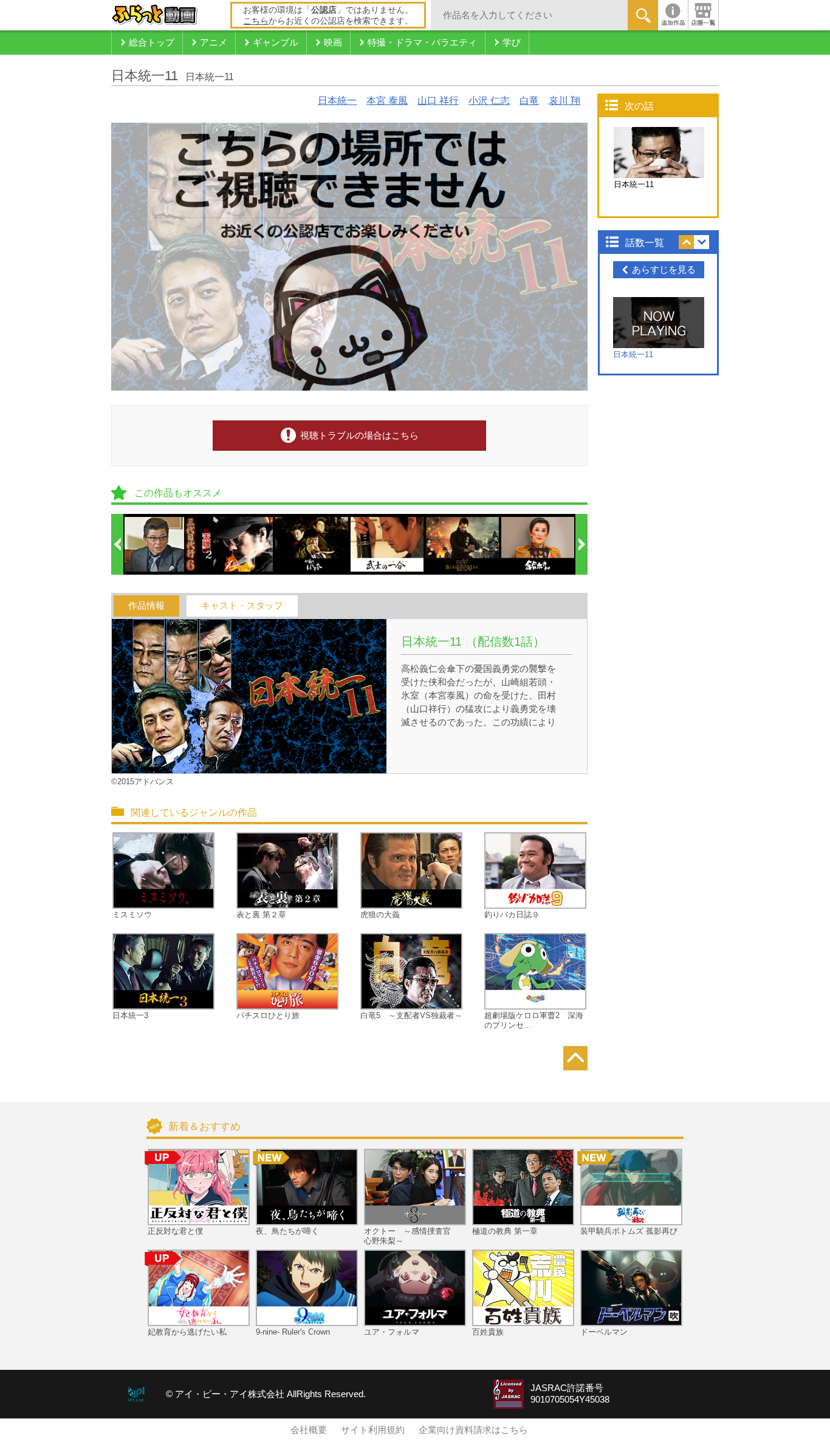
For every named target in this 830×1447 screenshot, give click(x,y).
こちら (256, 21)
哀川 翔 (564, 100)
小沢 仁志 (489, 100)
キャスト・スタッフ (242, 606)
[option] (162, 544)
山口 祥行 (438, 100)
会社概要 (308, 1430)
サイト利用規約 (373, 1430)
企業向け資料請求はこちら (473, 1430)
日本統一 (337, 100)
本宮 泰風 (387, 100)
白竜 (529, 100)
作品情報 (146, 606)
